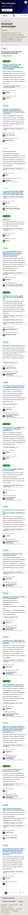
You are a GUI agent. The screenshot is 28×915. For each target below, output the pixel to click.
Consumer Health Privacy (7, 909)
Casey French (9, 409)
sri (6, 883)
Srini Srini (8, 878)
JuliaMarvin (8, 180)
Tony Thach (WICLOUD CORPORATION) (11, 374)
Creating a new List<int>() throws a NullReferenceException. (14, 597)
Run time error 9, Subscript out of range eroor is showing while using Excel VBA (14, 641)
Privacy (9, 906)
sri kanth (8, 535)
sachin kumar (9, 666)
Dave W (7, 235)
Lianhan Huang (9, 140)
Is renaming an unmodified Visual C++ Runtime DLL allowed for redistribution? (13, 429)
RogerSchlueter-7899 (11, 368)
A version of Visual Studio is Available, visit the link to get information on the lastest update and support (14, 111)
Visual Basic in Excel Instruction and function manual (13, 554)
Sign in (25, 15)
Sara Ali (7, 203)
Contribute (3, 906)
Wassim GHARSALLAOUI (12, 329)
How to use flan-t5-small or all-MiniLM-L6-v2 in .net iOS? (12, 770)
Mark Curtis (8, 622)
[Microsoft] (14, 16)
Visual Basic (6, 219)
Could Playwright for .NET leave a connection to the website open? (13, 685)
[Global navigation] (1, 15)
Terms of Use (19, 909)
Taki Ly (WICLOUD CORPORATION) (14, 285)
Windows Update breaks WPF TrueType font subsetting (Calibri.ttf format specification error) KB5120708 (12, 67)
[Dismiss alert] (26, 2)
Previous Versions (13, 904)
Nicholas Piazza (9, 832)
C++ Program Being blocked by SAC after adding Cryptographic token (14, 386)
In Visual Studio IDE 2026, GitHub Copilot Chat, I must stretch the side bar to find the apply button (13, 192)
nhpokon (8, 452)
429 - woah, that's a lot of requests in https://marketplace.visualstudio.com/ (14, 512)
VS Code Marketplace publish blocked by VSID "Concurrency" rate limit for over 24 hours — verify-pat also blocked (13, 254)
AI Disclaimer (4, 904)
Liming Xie (8, 279)
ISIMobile (8, 92)
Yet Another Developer (11, 837)
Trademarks (15, 911)
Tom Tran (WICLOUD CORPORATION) (11, 498)
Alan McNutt (9, 578)
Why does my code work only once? (14, 346)
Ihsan (7, 175)
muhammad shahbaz (11, 334)
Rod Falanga (9, 708)
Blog (20, 904)
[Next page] (23, 893)
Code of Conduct (5, 911)
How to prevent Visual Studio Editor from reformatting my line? (14, 809)
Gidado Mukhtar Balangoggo (13, 208)
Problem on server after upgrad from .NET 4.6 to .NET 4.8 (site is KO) (13, 297)
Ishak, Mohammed (10, 135)
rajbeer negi (8, 751)
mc (6, 492)
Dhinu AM (8, 98)
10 (20, 893)
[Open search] (21, 15)
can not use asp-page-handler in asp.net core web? (13, 469)
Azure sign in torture (9, 151)
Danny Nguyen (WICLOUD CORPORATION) (12, 415)
